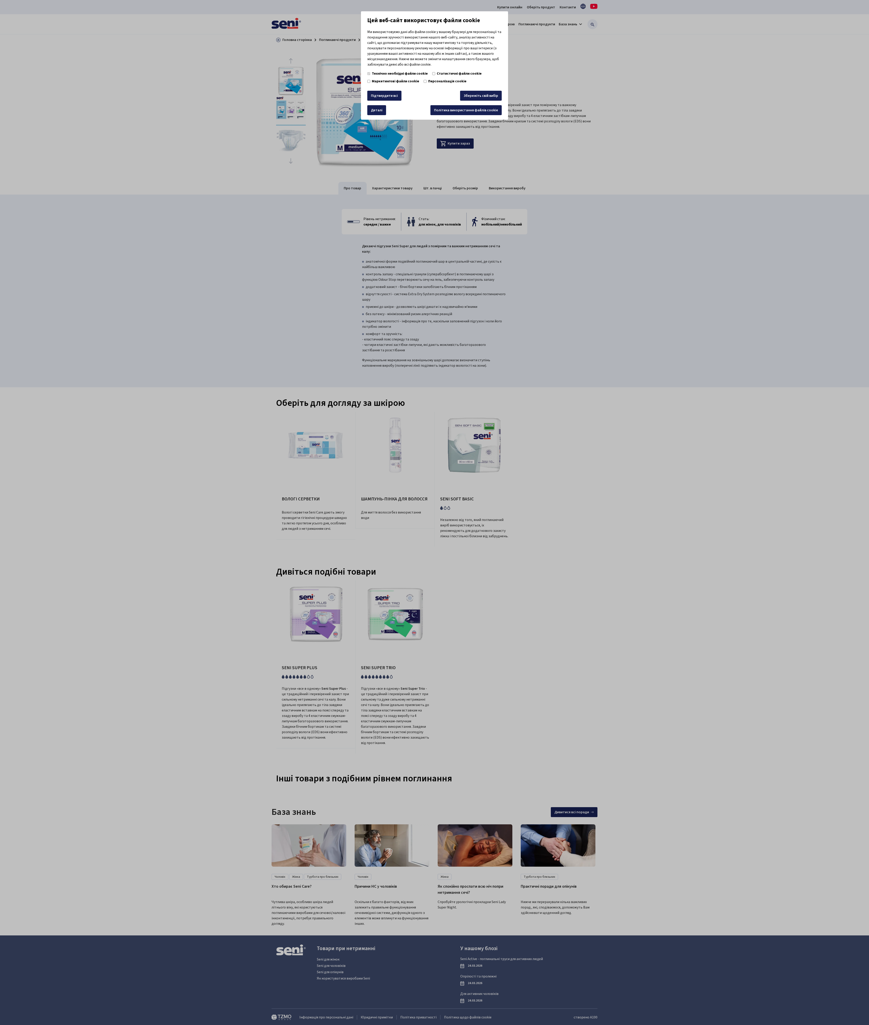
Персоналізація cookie (447, 81)
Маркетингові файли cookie (395, 81)
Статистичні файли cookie (459, 73)
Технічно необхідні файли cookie (400, 73)
